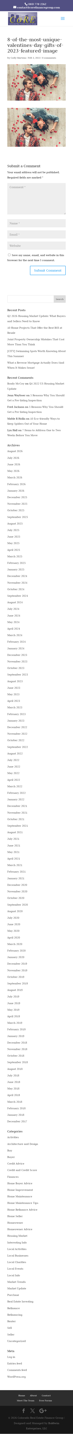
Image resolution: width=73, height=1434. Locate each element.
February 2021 (16, 871)
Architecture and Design (22, 1144)
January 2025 (15, 569)
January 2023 (15, 720)
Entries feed (14, 1363)
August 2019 (15, 990)
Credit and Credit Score (22, 1170)
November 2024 (17, 582)
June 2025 (13, 536)
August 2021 (15, 832)
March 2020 (14, 944)
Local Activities (16, 1249)
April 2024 (13, 628)
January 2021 (15, 878)
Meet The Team (25, 1400)
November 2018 (17, 1049)
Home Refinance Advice (22, 1209)
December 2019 (17, 963)
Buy (9, 1150)
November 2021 (17, 812)
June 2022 (13, 766)
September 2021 (17, 825)
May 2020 (13, 930)
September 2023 (17, 674)
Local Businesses (17, 1255)
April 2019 (13, 1016)
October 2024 (15, 589)
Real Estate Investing (20, 1301)
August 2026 (15, 451)
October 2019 (15, 977)
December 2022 (17, 727)
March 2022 (14, 786)
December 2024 (17, 576)
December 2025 (17, 497)
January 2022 (15, 799)
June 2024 (13, 615)
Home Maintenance (19, 1196)
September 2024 (17, 595)
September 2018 (17, 1062)
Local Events (15, 1268)
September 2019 (17, 983)
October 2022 (15, 740)
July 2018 (13, 1075)
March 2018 (14, 1101)
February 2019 (16, 1029)
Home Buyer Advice (19, 1183)
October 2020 (15, 898)
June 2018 (13, 1082)
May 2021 (13, 852)
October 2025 (15, 510)
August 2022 (15, 753)
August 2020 (15, 911)
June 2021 (13, 845)
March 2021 (14, 865)
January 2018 (15, 1115)
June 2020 (13, 924)
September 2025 (17, 517)
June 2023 (13, 687)
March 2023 (14, 707)
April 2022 (13, 779)
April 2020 (13, 937)
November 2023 (17, 661)
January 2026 (15, 490)
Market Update (16, 1288)
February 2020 (16, 950)
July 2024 (13, 609)
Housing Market (17, 1235)
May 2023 (13, 694)
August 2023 (15, 681)
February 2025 (16, 563)
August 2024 (15, 602)
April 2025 (13, 550)
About (33, 1395)
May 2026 (13, 471)
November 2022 (17, 733)
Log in (11, 1357)
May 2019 (13, 1009)
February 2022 (16, 793)
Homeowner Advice (19, 1229)
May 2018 (13, 1088)
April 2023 (13, 701)
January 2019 (15, 1036)
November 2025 (17, 503)
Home (21, 1395)
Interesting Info (17, 1242)
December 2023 (17, 655)
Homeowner (15, 1222)
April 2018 (13, 1095)
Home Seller (15, 1216)
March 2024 (14, 635)
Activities (13, 1137)
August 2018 (15, 1069)
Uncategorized (16, 1341)
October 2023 (15, 668)
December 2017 (17, 1121)
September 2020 (17, 904)
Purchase (13, 1295)
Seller (10, 1334)
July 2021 (13, 838)
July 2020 (13, 917)
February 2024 (16, 641)
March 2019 (14, 1022)
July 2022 (13, 760)
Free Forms (45, 1400)
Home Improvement (20, 1190)
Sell (9, 1327)
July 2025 (13, 530)
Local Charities (16, 1262)
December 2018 (17, 1042)
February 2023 (16, 714)
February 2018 (16, 1108)
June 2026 (13, 464)
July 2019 (13, 996)
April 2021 (13, 858)
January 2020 (15, 957)
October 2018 (15, 1055)
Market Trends (16, 1282)
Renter (11, 1321)
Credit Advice (15, 1163)
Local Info (13, 1275)
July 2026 (13, 458)
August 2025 (15, 523)
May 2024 (13, 622)
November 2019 (17, 970)
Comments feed (17, 1370)
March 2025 (14, 556)
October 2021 (15, 819)
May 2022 (13, 773)
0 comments (49, 57)
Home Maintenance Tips (22, 1203)
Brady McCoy (15, 383)
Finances (13, 1176)
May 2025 (13, 543)
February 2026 (16, 484)
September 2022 (17, 747)
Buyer (11, 1157)
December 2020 (17, 885)
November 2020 (17, 891)
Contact (46, 1395)
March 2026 (14, 477)
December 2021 (17, 806)
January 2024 (15, 648)
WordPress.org (16, 1376)
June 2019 (13, 1003)
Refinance (13, 1308)
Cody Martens (18, 57)
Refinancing (14, 1314)
